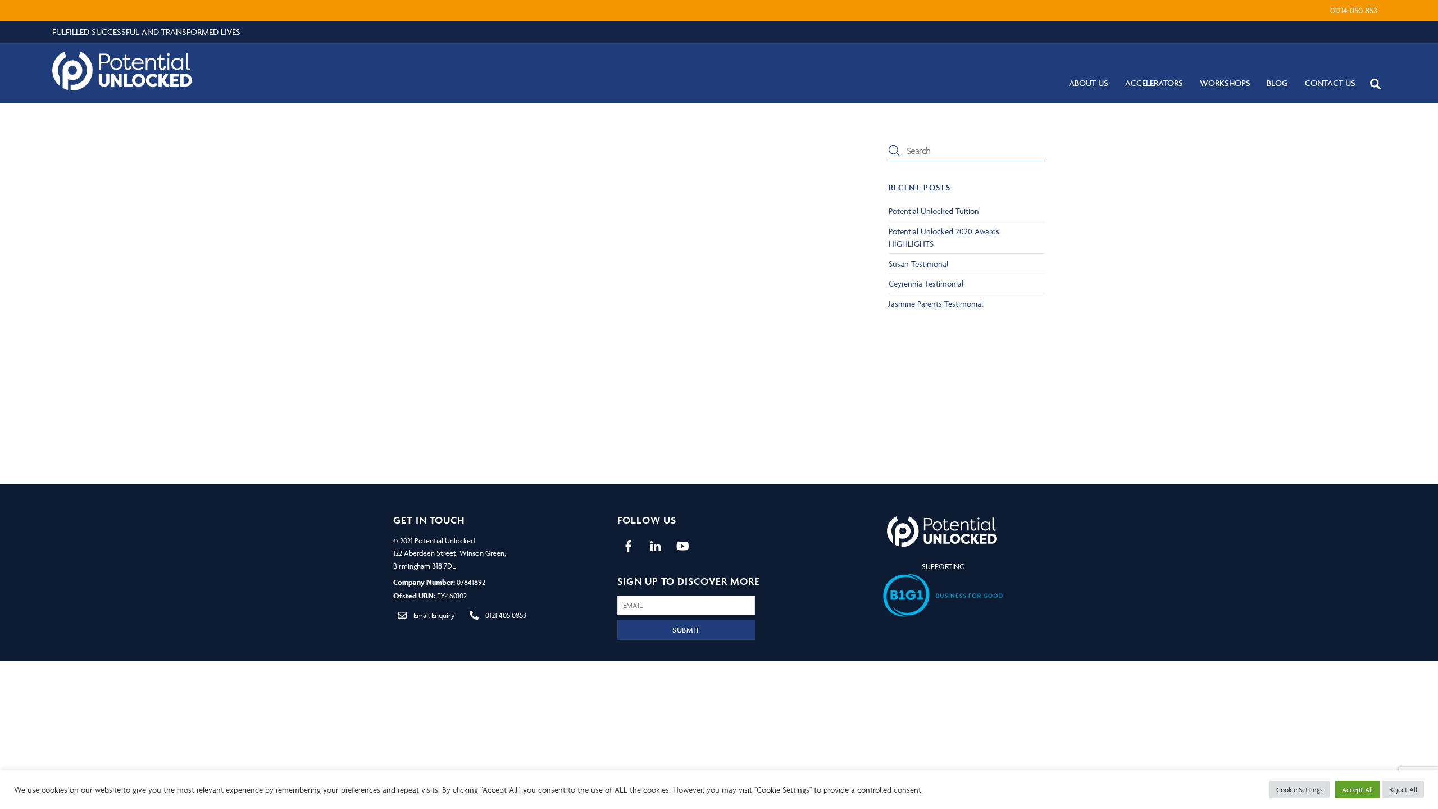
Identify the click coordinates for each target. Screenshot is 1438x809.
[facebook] (628, 544)
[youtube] (682, 544)
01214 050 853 (1353, 10)
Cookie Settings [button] (1299, 789)
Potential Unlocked (445, 540)
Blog (1277, 83)
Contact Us (1330, 83)
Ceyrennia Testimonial (926, 283)
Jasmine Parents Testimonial (936, 303)
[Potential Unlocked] (122, 85)
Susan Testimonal (918, 264)
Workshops (1225, 83)
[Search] (1375, 83)
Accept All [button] (1357, 789)
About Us (1088, 83)
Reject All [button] (1403, 789)
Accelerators (1154, 83)
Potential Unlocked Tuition (934, 211)
